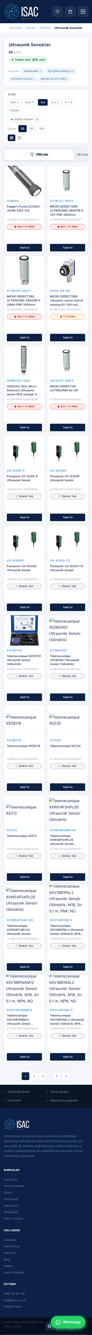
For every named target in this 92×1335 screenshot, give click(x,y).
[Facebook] (50, 1326)
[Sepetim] (70, 11)
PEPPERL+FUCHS (23, 79)
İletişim (8, 1266)
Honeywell (11, 1199)
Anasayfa (15, 28)
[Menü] (83, 11)
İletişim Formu (13, 1306)
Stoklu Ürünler (26, 119)
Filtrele (42, 154)
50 (31, 128)
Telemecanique (14, 1186)
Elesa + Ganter (13, 1218)
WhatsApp (72, 1322)
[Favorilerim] (57, 11)
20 (22, 128)
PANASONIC (33, 71)
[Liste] (20, 138)
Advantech (11, 1205)
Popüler (15, 110)
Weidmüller (11, 1212)
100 (41, 128)
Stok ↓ (14, 102)
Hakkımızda (12, 1246)
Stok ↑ (29, 102)
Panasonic (11, 1179)
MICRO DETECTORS (54, 79)
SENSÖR (45, 28)
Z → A (68, 102)
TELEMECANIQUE (61, 71)
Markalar (10, 1252)
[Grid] (11, 138)
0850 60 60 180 (14, 1293)
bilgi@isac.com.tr (15, 1300)
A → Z (55, 102)
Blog (7, 1259)
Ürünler (30, 28)
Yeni (42, 102)
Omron (8, 1192)
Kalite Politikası (14, 1272)
